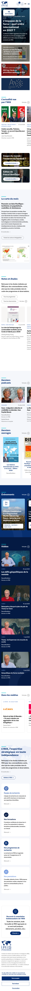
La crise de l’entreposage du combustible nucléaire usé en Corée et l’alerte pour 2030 (11, 330)
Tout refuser (15, 983)
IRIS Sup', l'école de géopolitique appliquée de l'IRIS (14, 71)
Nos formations (10, 819)
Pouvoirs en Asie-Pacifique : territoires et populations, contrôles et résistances (12, 52)
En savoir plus (5, 232)
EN (25, 4)
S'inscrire (14, 933)
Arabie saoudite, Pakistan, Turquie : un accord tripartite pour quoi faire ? (13, 131)
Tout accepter (15, 978)
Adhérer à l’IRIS (8, 777)
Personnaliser (16, 988)
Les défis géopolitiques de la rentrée (14, 573)
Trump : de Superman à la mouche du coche (14, 641)
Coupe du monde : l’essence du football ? (14, 157)
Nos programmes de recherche (11, 849)
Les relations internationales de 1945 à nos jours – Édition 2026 (10, 467)
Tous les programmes (9, 297)
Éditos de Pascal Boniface (11, 173)
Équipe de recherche (12, 793)
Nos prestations (10, 877)
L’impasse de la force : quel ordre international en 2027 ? (13, 26)
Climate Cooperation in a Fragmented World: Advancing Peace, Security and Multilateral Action (12, 516)
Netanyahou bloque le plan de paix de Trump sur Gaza (14, 608)
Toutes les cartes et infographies (13, 237)
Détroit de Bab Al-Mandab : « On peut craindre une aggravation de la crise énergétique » (12, 720)
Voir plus (24, 102)
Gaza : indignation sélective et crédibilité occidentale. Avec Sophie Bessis (11, 410)
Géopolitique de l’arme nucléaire (12, 673)
